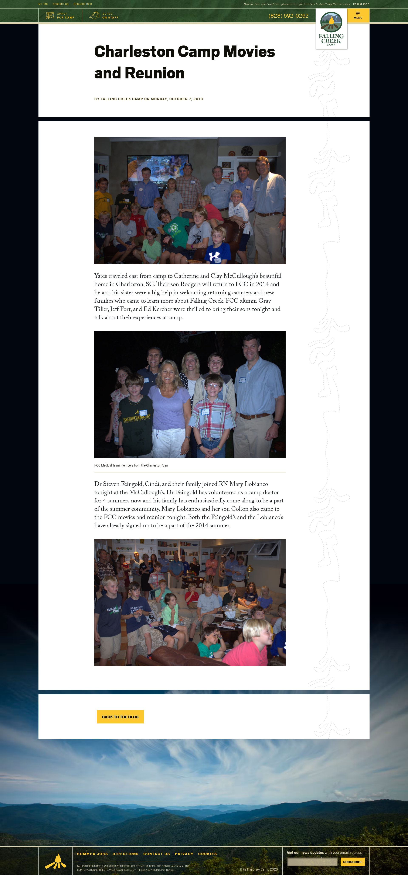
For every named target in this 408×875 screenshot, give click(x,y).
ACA (143, 869)
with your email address (324, 852)
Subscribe (353, 861)
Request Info (83, 4)
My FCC (43, 4)
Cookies (207, 853)
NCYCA (170, 869)
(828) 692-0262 (289, 15)
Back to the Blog (120, 716)
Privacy (184, 853)
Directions (126, 853)
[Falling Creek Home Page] (56, 861)
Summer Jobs (92, 853)
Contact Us (61, 4)
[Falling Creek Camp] (331, 29)
